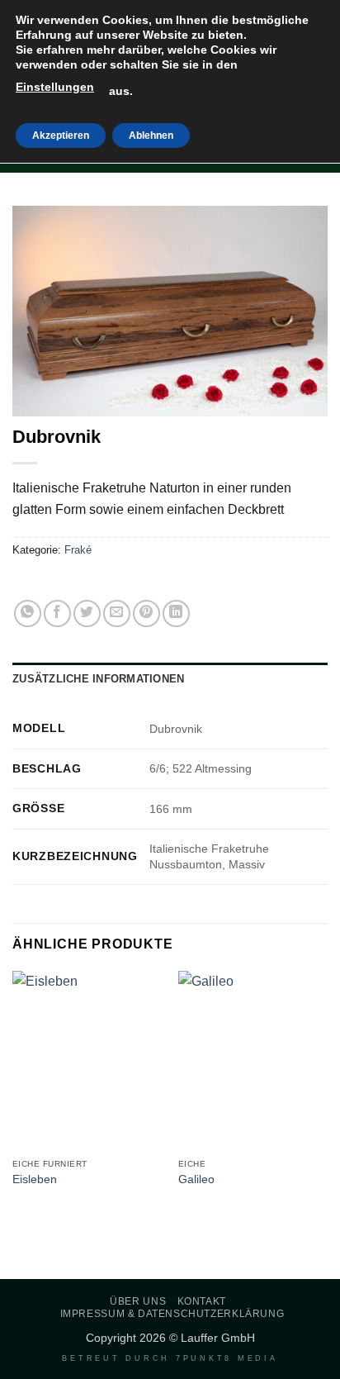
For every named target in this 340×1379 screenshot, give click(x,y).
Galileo (196, 1179)
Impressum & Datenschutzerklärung (172, 1314)
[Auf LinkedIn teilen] (176, 613)
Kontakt (201, 1301)
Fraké (78, 550)
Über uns (138, 1301)
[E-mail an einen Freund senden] (116, 613)
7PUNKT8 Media (227, 1358)
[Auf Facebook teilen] (57, 613)
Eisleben (34, 1179)
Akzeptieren (60, 135)
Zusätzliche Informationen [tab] (98, 679)
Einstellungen (55, 86)
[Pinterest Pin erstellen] (146, 613)
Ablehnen (151, 135)
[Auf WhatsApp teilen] (27, 613)
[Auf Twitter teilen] (87, 613)
